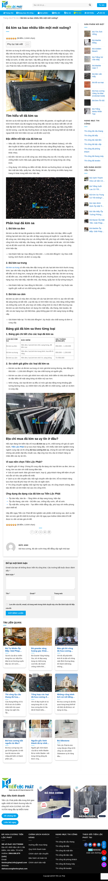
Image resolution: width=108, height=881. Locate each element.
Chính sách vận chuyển (38, 854)
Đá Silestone (63, 741)
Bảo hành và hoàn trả (38, 858)
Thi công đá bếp (91, 135)
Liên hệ (102, 13)
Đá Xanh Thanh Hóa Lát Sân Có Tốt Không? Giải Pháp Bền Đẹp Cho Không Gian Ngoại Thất (96, 179)
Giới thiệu (90, 13)
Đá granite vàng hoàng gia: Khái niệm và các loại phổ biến (39, 649)
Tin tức (79, 13)
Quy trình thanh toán (37, 849)
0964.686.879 (14, 853)
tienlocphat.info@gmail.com (14, 862)
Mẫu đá (57, 13)
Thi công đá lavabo (92, 161)
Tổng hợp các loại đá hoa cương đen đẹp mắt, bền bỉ (40, 695)
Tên (8, 593)
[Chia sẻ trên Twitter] (36, 532)
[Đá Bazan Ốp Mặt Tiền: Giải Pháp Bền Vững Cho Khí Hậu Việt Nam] (86, 221)
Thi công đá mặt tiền (92, 140)
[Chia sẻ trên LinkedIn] (49, 532)
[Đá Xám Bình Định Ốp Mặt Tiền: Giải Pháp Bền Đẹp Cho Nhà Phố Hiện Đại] (86, 204)
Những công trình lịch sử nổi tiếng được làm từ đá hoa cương (65, 695)
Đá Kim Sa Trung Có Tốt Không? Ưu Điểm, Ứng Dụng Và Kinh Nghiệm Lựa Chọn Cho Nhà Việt (96, 196)
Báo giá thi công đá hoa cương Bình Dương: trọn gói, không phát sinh (65, 649)
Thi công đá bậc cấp (92, 144)
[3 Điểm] (11, 38)
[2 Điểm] (9, 38)
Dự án (68, 13)
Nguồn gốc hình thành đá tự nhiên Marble (39, 742)
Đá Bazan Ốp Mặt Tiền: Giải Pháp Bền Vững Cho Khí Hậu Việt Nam (97, 222)
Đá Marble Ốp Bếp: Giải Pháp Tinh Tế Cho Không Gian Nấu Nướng (96, 230)
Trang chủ (9, 13)
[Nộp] (90, 5)
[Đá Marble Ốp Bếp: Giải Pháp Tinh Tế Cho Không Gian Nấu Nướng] (86, 229)
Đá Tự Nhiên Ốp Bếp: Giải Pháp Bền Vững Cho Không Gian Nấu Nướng (13, 649)
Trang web (58, 593)
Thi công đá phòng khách (92, 150)
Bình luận (10, 575)
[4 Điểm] (13, 38)
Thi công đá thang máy (94, 156)
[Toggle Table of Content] (26, 44)
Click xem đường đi (94, 853)
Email (32, 593)
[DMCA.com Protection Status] (94, 850)
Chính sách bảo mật (37, 862)
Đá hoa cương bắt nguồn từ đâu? (14, 742)
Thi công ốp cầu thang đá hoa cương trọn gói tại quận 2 (14, 695)
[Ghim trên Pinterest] (45, 532)
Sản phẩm (44, 13)
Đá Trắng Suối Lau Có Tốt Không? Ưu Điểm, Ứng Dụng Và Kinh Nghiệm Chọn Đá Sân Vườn (97, 188)
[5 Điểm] (15, 38)
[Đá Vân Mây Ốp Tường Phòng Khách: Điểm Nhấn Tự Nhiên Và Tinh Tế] (86, 213)
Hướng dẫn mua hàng (38, 845)
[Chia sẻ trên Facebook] (32, 532)
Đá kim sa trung (12, 267)
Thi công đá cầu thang (93, 131)
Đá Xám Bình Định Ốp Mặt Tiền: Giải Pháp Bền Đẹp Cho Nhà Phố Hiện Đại (97, 205)
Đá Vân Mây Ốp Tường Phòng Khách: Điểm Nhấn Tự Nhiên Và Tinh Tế (96, 213)
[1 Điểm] (7, 38)
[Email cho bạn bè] (41, 532)
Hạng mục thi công (25, 13)
